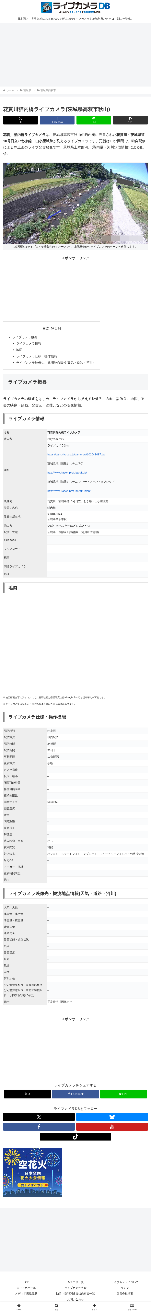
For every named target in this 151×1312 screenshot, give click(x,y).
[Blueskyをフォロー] (112, 1117)
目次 (46, 328)
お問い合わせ (75, 1299)
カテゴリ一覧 (75, 1282)
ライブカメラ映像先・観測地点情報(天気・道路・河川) (55, 362)
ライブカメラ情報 (28, 343)
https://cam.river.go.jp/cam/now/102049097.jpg (76, 454)
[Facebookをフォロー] (39, 1127)
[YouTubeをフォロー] (112, 1127)
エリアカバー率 (26, 1287)
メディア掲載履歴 (26, 1293)
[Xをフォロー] (39, 1117)
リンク (125, 1287)
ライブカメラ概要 (24, 337)
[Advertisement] (75, 54)
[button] (130, 120)
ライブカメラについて (125, 1282)
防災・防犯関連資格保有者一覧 (75, 1293)
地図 (19, 350)
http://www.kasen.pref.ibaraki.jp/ (67, 472)
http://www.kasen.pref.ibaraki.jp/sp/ (69, 490)
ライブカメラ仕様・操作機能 (36, 356)
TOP (26, 1282)
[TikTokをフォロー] (75, 1137)
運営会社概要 (125, 1293)
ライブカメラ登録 (75, 1287)
